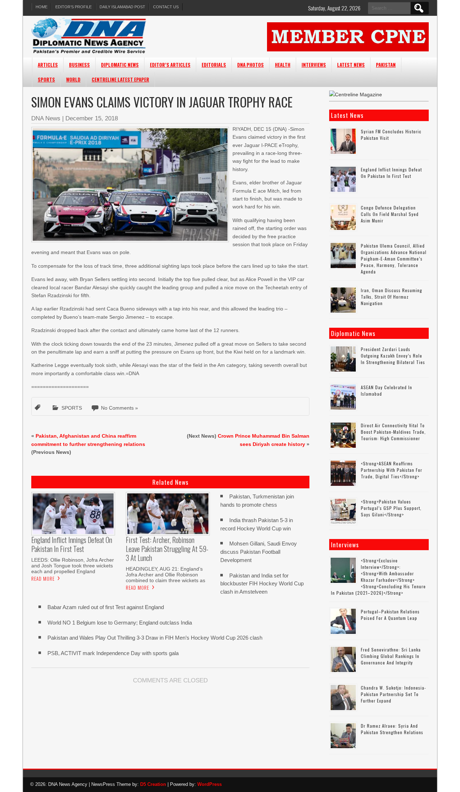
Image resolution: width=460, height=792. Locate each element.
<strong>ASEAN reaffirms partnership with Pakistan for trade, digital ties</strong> (391, 469)
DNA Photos (250, 64)
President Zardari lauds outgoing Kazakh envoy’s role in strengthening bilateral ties (393, 355)
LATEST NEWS (351, 64)
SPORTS (46, 79)
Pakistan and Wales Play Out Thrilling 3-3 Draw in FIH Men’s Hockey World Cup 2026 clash (154, 638)
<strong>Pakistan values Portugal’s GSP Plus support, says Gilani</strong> (391, 507)
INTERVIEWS (314, 64)
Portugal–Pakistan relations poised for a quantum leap (390, 614)
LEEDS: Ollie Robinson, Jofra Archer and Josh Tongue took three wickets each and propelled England (72, 565)
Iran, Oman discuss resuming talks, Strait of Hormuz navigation (391, 296)
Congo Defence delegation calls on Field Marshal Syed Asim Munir (390, 214)
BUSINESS (79, 64)
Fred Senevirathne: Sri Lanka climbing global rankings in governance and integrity (391, 656)
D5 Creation (153, 784)
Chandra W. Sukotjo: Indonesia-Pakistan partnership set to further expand (393, 694)
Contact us (166, 7)
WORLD (73, 79)
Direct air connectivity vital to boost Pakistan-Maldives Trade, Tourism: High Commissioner (393, 431)
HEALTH (282, 64)
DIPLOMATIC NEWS (120, 64)
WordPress (209, 784)
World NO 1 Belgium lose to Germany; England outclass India (119, 623)
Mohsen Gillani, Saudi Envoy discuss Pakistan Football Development (258, 551)
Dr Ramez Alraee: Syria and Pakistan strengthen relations (392, 729)
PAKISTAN (386, 64)
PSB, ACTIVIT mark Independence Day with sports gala (113, 653)
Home (41, 7)
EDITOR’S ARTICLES (170, 64)
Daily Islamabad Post (122, 7)
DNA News (45, 118)
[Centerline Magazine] (355, 94)
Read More (43, 578)
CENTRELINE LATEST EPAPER (120, 79)
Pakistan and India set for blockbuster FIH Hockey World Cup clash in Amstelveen (262, 583)
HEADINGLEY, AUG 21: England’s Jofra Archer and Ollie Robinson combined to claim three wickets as (165, 574)
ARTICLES (48, 64)
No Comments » (119, 408)
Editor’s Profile (73, 7)
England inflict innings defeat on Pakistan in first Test (391, 172)
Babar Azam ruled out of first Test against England (105, 607)
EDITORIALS (214, 64)
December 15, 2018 (91, 118)
